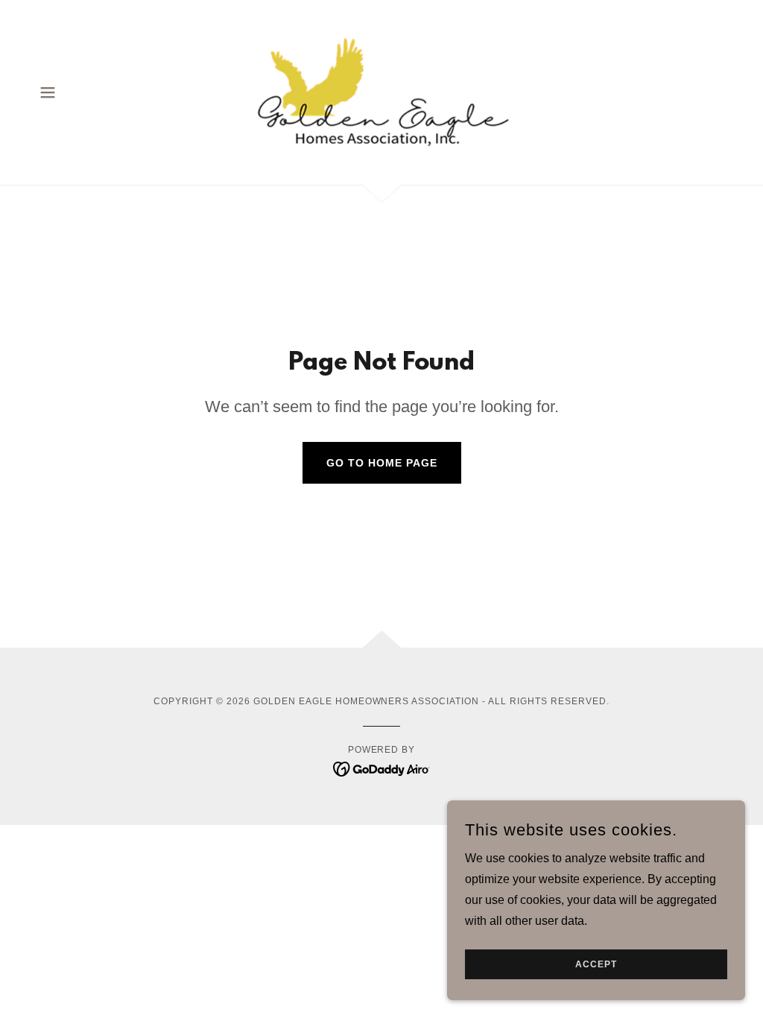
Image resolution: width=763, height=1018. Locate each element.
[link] (381, 91)
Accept (596, 964)
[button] (48, 92)
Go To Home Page (381, 463)
